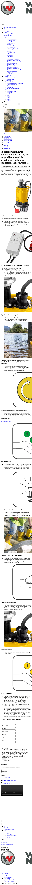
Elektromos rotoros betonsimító (14, 61)
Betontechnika (11, 40)
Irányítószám (5, 731)
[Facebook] (5, 850)
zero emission (8, 57)
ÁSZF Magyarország (9, 881)
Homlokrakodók (12, 47)
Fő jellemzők (7, 136)
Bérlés (6, 76)
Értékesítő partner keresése (10, 27)
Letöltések (9, 97)
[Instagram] (3, 850)
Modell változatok (8, 139)
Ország (4, 734)
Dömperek (10, 49)
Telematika (10, 87)
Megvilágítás (10, 55)
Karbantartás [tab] (8, 421)
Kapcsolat (6, 29)
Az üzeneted (5, 748)
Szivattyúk (10, 56)
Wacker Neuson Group (9, 829)
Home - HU (6, 142)
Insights (8, 96)
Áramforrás (10, 53)
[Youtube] (6, 850)
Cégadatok (6, 875)
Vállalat (4, 728)
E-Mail (4, 737)
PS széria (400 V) (8, 148)
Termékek (7, 37)
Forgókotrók (11, 45)
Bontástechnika (11, 52)
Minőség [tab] (3, 421)
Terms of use (7, 878)
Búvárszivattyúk (7, 146)
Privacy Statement (8, 877)
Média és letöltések (8, 140)
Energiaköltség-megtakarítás (13, 73)
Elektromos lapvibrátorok (12, 64)
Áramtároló (10, 72)
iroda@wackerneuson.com (7, 844)
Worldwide (6, 31)
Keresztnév (4, 723)
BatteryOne (9, 75)
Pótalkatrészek (10, 85)
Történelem (9, 92)
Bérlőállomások (10, 79)
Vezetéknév (5, 726)
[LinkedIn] (8, 850)
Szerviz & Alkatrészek (10, 81)
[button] (8, 34)
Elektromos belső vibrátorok (13, 60)
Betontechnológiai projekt (13, 88)
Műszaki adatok (7, 137)
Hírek (8, 95)
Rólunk (7, 89)
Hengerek (9, 44)
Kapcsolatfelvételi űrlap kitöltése (10, 780)
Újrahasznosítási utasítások (10, 879)
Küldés (3, 759)
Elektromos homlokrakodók (13, 68)
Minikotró (9, 51)
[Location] (1, 850)
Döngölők (10, 41)
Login (5, 28)
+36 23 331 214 (8, 777)
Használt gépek (7, 80)
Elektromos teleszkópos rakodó (14, 69)
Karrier (5, 32)
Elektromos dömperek (12, 71)
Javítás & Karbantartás (12, 84)
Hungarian (9, 35)
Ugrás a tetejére (4, 873)
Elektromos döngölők (12, 63)
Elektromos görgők (11, 65)
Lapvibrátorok (11, 43)
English (5, 35)
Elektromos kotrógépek (12, 67)
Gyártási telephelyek (11, 93)
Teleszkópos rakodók (13, 48)
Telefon (3, 740)
